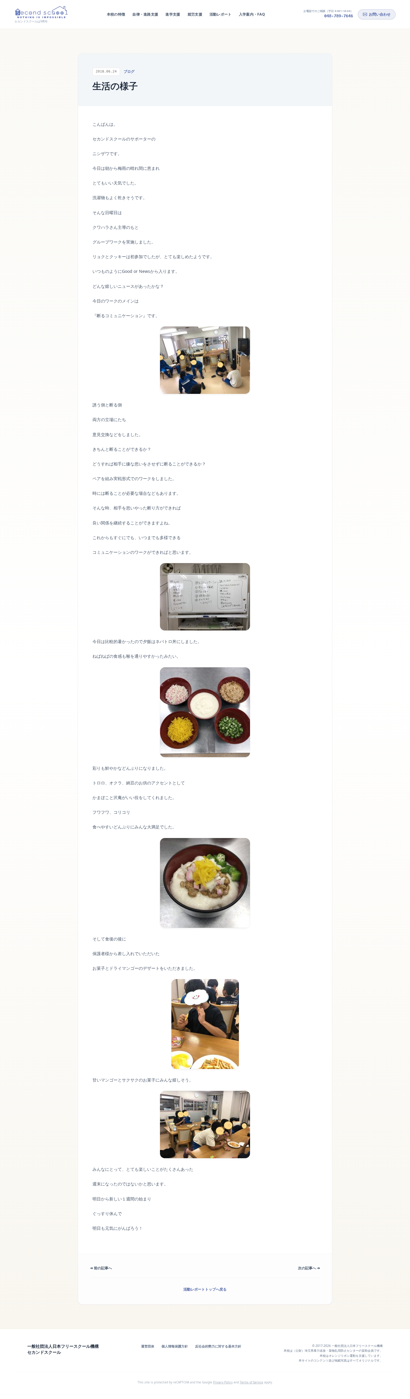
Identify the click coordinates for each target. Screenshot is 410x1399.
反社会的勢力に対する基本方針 (218, 1346)
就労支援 (195, 14)
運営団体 (147, 1346)
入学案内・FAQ (252, 14)
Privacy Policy (223, 1382)
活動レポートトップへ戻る (205, 1289)
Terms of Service (251, 1382)
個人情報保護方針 (174, 1346)
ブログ (129, 71)
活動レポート (221, 14)
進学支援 (172, 14)
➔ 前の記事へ (101, 1268)
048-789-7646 (338, 15)
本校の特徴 (116, 14)
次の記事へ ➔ (309, 1268)
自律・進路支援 (145, 14)
